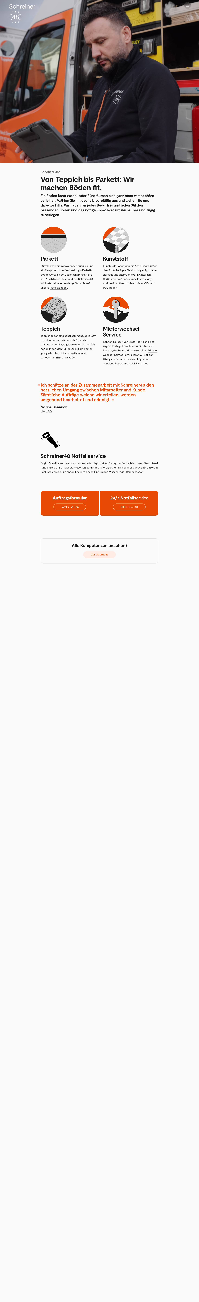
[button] (69, 507)
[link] (99, 554)
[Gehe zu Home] (22, 13)
